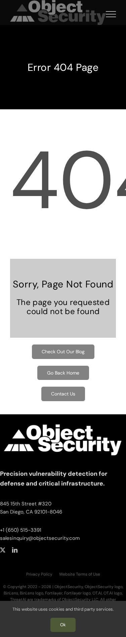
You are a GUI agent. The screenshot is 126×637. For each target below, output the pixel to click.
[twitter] (2, 550)
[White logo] (63, 421)
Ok (63, 625)
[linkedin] (14, 550)
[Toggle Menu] (111, 14)
